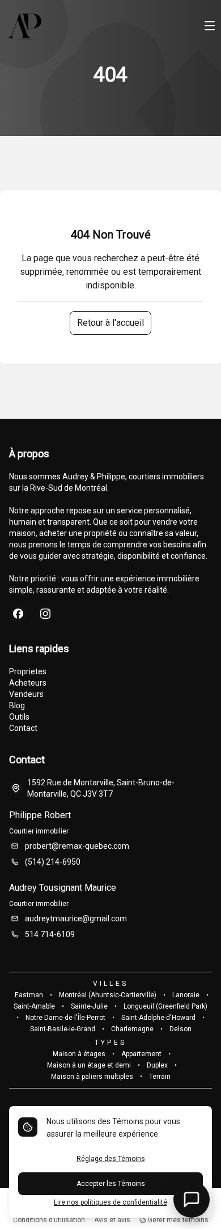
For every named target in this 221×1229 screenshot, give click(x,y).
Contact (23, 728)
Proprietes (27, 671)
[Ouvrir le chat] (191, 1199)
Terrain (160, 1077)
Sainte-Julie (89, 1006)
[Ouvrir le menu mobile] (209, 27)
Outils (19, 716)
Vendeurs (26, 694)
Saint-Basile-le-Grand (62, 1029)
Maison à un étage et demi (89, 1065)
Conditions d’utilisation (49, 1220)
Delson (180, 1029)
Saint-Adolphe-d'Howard (158, 1018)
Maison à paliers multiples (92, 1077)
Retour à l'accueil (110, 322)
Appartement (141, 1054)
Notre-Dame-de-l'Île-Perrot (65, 1018)
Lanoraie (185, 995)
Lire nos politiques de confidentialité (110, 1202)
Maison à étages (79, 1054)
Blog (17, 705)
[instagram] (45, 614)
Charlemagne (132, 1029)
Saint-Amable (34, 1006)
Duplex (157, 1065)
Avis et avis (112, 1220)
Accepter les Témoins (110, 1184)
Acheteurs (27, 682)
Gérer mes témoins (177, 1220)
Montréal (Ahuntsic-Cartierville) (107, 995)
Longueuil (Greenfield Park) (165, 1006)
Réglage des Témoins (110, 1159)
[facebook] (18, 614)
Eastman (29, 995)
